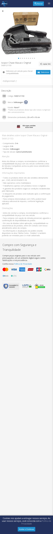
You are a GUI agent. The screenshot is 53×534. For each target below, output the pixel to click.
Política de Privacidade (23, 264)
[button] (3, 11)
